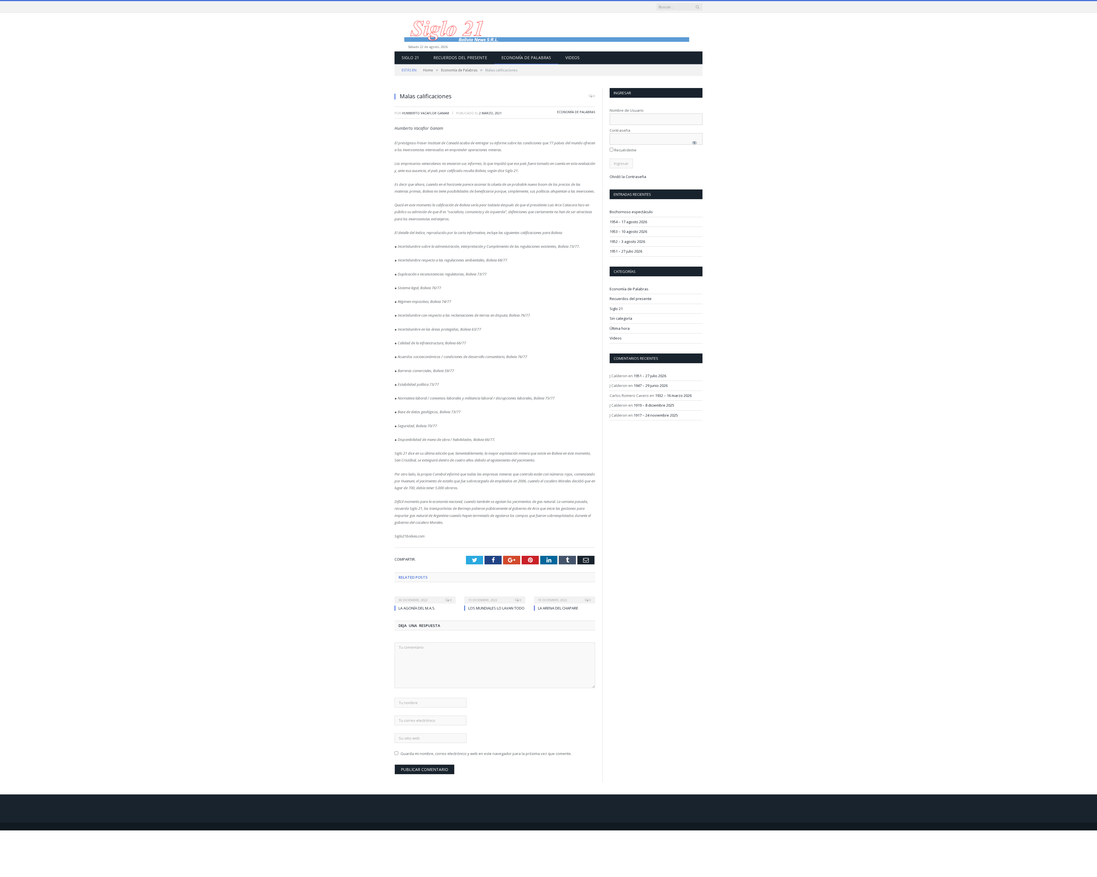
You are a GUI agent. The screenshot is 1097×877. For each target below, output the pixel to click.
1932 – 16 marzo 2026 (673, 395)
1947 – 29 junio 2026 (651, 385)
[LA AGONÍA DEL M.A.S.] (425, 596)
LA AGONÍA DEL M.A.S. (417, 608)
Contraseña (620, 130)
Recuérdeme (624, 150)
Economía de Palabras (526, 57)
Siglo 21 (410, 57)
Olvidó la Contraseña (628, 176)
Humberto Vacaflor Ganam (425, 113)
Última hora (620, 328)
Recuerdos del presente (460, 57)
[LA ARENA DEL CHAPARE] (564, 596)
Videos (572, 57)
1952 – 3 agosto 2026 (627, 241)
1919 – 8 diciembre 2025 (654, 405)
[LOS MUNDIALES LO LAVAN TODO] (494, 596)
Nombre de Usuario (627, 110)
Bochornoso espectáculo (631, 211)
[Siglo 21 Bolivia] (548, 32)
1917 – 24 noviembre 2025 (656, 415)
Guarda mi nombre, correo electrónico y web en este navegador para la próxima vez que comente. (486, 753)
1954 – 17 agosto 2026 (628, 221)
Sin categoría (621, 318)
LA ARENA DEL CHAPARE (558, 608)
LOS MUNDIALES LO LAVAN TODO (496, 608)
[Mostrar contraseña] (694, 142)
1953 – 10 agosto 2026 (628, 231)
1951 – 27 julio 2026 (626, 251)
